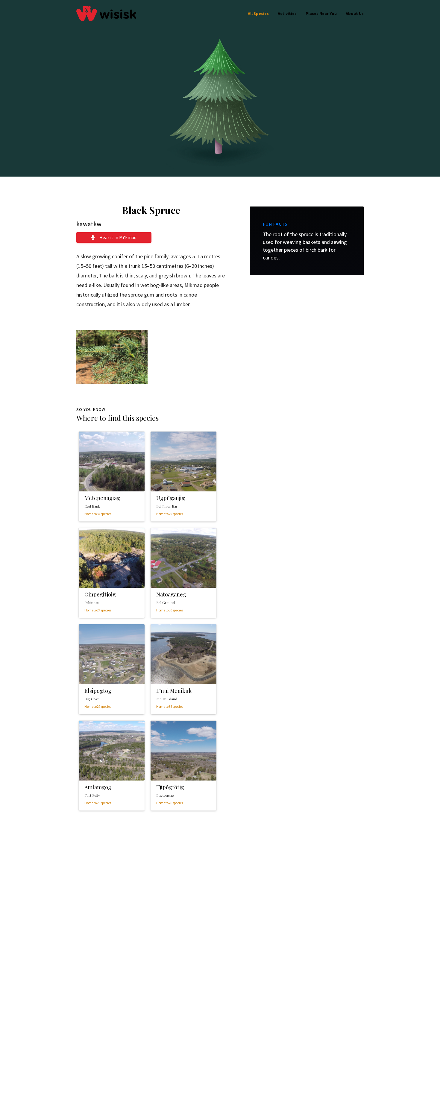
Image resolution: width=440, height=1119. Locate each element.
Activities (287, 13)
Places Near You (321, 13)
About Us (355, 13)
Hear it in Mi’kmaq (117, 237)
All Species (258, 13)
